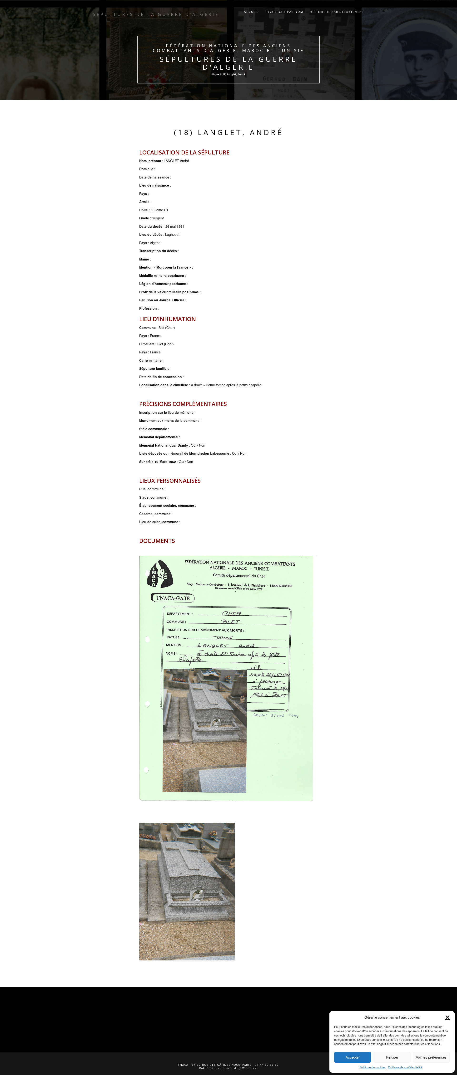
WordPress (250, 1068)
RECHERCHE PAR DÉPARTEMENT (337, 12)
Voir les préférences (431, 1057)
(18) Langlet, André (228, 132)
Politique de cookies (372, 1067)
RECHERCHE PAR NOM (284, 12)
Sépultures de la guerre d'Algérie (229, 63)
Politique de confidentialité (405, 1067)
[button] (447, 1017)
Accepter (353, 1057)
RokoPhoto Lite (211, 1068)
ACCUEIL (251, 12)
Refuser (392, 1057)
